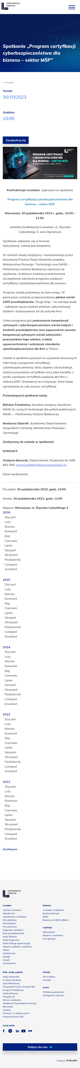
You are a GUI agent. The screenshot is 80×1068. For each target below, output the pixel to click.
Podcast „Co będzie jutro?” (16, 1013)
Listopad (11, 564)
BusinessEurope (51, 913)
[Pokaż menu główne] (72, 7)
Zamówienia (9, 963)
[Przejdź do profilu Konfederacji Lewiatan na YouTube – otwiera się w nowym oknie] (23, 1031)
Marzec (10, 526)
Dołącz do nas (38, 1047)
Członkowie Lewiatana (14, 916)
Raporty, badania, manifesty (17, 946)
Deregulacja (49, 938)
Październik (13, 559)
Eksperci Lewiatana (53, 935)
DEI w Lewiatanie (12, 1000)
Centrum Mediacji (12, 980)
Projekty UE (9, 996)
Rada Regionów (11, 940)
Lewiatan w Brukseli (53, 910)
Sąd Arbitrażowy (11, 983)
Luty (8, 522)
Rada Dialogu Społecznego (17, 943)
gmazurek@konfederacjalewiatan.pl (41, 465)
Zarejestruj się (16, 140)
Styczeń (10, 517)
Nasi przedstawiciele (13, 933)
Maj (7, 536)
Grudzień (11, 569)
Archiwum (10, 849)
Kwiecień (11, 531)
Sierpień (10, 550)
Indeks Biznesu (10, 993)
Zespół (6, 959)
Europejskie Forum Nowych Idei (19, 986)
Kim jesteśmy (10, 926)
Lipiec (9, 545)
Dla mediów (49, 976)
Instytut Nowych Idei (13, 1016)
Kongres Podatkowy (13, 990)
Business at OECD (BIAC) (56, 920)
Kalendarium (9, 923)
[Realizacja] (72, 1061)
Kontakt (47, 980)
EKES (45, 916)
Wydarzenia (9, 953)
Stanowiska (49, 932)
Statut (6, 950)
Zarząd (6, 956)
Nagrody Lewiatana (13, 930)
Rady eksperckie (11, 976)
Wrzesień (11, 555)
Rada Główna (10, 936)
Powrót (9, 82)
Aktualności (9, 913)
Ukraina (7, 1010)
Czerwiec (11, 541)
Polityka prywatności (53, 992)
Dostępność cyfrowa (53, 995)
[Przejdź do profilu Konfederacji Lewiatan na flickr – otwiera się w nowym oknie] (30, 1031)
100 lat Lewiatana (12, 910)
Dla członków (10, 920)
